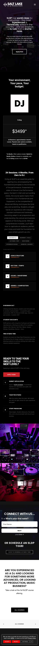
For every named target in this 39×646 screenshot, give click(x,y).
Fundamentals (13, 237)
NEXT (19, 531)
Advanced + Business (27, 244)
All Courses (19, 624)
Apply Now (11, 374)
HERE (12, 638)
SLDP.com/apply (18, 384)
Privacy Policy (32, 638)
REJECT (16, 641)
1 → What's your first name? (14, 518)
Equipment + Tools (25, 237)
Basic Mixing (25, 241)
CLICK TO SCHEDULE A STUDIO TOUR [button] (19, 552)
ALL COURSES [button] (19, 610)
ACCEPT (7, 641)
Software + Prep (14, 241)
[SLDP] (12, 4)
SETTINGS (25, 641)
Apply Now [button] (19, 52)
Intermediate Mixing (12, 244)
